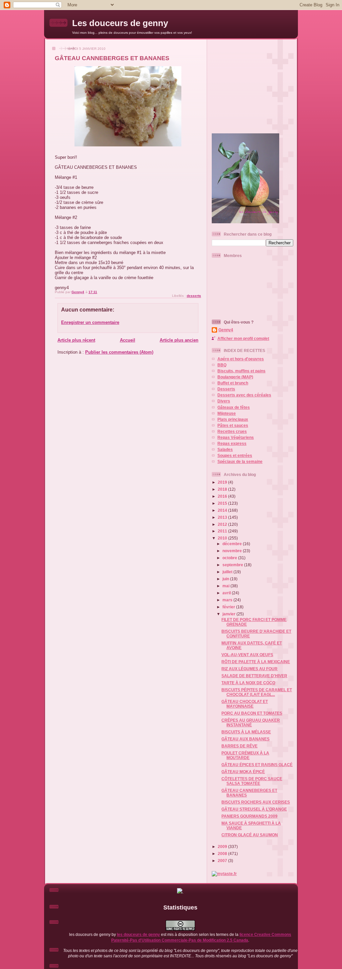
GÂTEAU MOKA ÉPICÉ (243, 771)
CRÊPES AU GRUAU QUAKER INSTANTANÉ (250, 722)
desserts (194, 295)
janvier (229, 614)
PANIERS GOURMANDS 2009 (249, 816)
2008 (223, 853)
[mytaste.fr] (224, 873)
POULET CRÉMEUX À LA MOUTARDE (245, 755)
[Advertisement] (253, 83)
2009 (223, 846)
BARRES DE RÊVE (239, 746)
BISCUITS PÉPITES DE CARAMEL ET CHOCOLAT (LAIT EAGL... (256, 692)
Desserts (226, 389)
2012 (223, 524)
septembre (233, 565)
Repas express (231, 443)
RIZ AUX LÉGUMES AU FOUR (249, 669)
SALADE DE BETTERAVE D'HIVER (254, 676)
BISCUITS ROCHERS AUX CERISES (255, 802)
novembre (232, 551)
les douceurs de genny (138, 934)
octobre (230, 558)
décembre (232, 543)
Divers (223, 401)
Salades (225, 449)
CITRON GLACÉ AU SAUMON (249, 835)
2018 (223, 489)
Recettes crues (232, 431)
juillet (227, 572)
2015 (223, 503)
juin (226, 579)
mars (227, 600)
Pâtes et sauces (232, 425)
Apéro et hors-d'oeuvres (240, 359)
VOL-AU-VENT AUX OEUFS (247, 654)
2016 (223, 496)
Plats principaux (232, 419)
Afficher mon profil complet (243, 338)
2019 (223, 482)
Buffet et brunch (232, 383)
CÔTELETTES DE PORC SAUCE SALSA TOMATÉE (251, 780)
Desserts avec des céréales (244, 395)
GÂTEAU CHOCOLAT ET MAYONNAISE (244, 703)
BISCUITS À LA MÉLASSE (246, 732)
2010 (223, 538)
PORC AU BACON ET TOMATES (251, 713)
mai (226, 586)
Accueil (127, 340)
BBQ (221, 365)
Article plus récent (76, 340)
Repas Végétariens (235, 437)
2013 (223, 517)
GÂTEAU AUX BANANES (245, 739)
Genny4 (225, 330)
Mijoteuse (226, 413)
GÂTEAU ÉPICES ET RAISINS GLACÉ (257, 764)
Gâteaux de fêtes (233, 407)
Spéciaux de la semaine (240, 461)
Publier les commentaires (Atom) (119, 352)
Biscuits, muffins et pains (241, 371)
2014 (223, 510)
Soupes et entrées (234, 455)
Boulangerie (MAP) (235, 377)
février (229, 607)
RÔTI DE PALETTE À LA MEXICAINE (255, 661)
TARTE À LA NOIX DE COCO (248, 683)
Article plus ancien (179, 340)
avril (227, 593)
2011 (223, 531)
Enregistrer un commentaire (90, 322)
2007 (223, 860)
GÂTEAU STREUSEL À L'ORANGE (254, 809)
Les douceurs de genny (120, 23)
